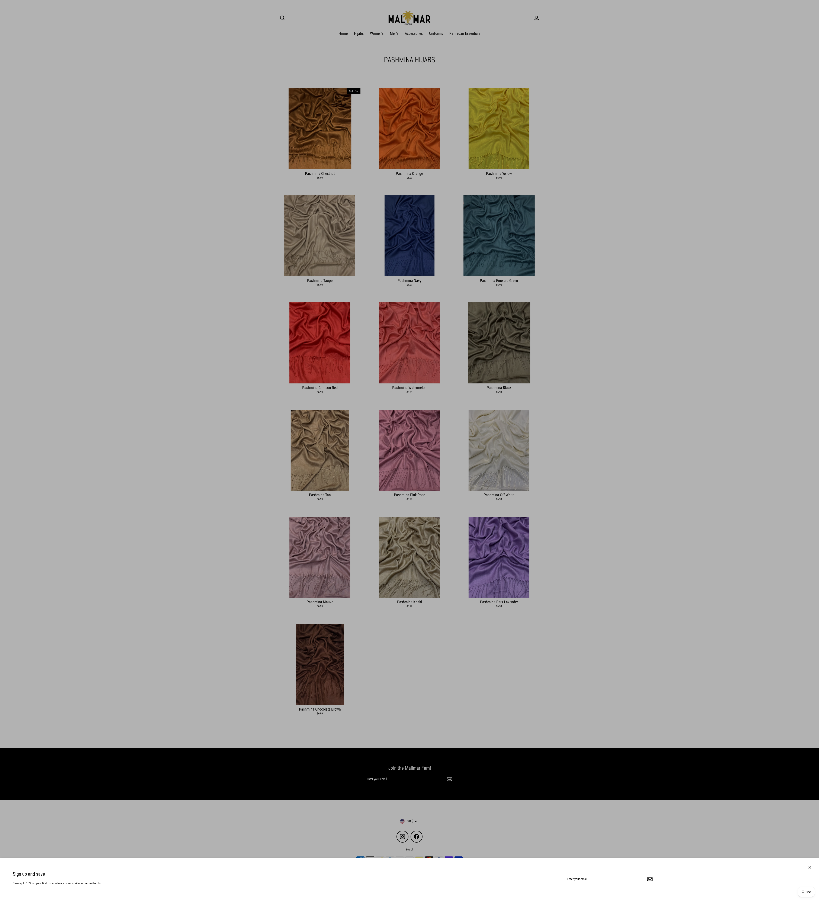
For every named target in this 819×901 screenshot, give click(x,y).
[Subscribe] (649, 879)
